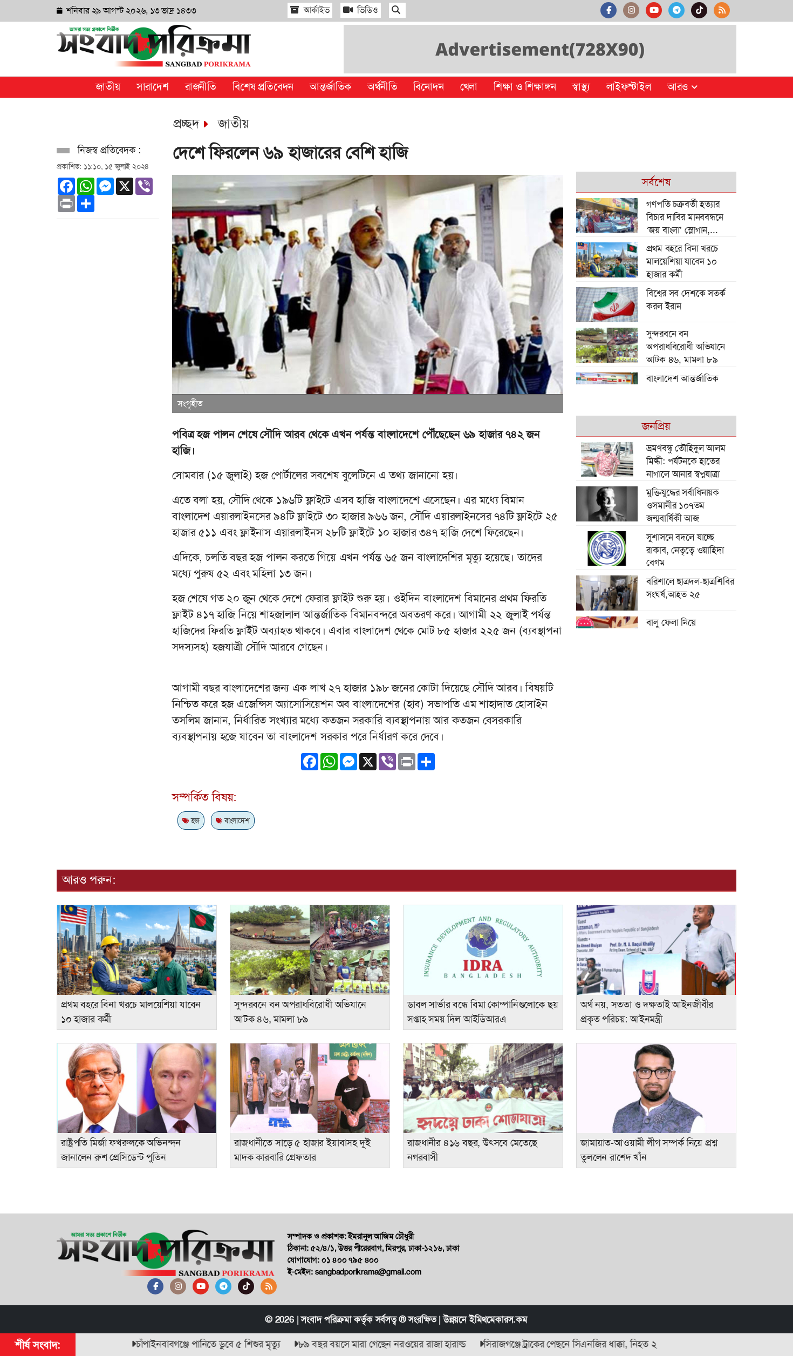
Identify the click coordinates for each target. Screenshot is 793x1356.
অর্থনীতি (382, 86)
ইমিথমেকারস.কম (498, 1319)
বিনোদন (428, 86)
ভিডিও (367, 10)
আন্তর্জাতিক (330, 86)
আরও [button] (679, 86)
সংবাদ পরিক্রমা (326, 1319)
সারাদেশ (152, 86)
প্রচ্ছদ (186, 124)
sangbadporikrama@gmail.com (368, 1271)
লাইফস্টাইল (628, 86)
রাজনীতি (200, 86)
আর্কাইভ (316, 10)
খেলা (469, 86)
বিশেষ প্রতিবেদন (263, 86)
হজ (194, 820)
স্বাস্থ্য (581, 86)
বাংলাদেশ (236, 820)
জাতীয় (107, 86)
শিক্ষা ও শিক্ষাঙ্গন (525, 86)
